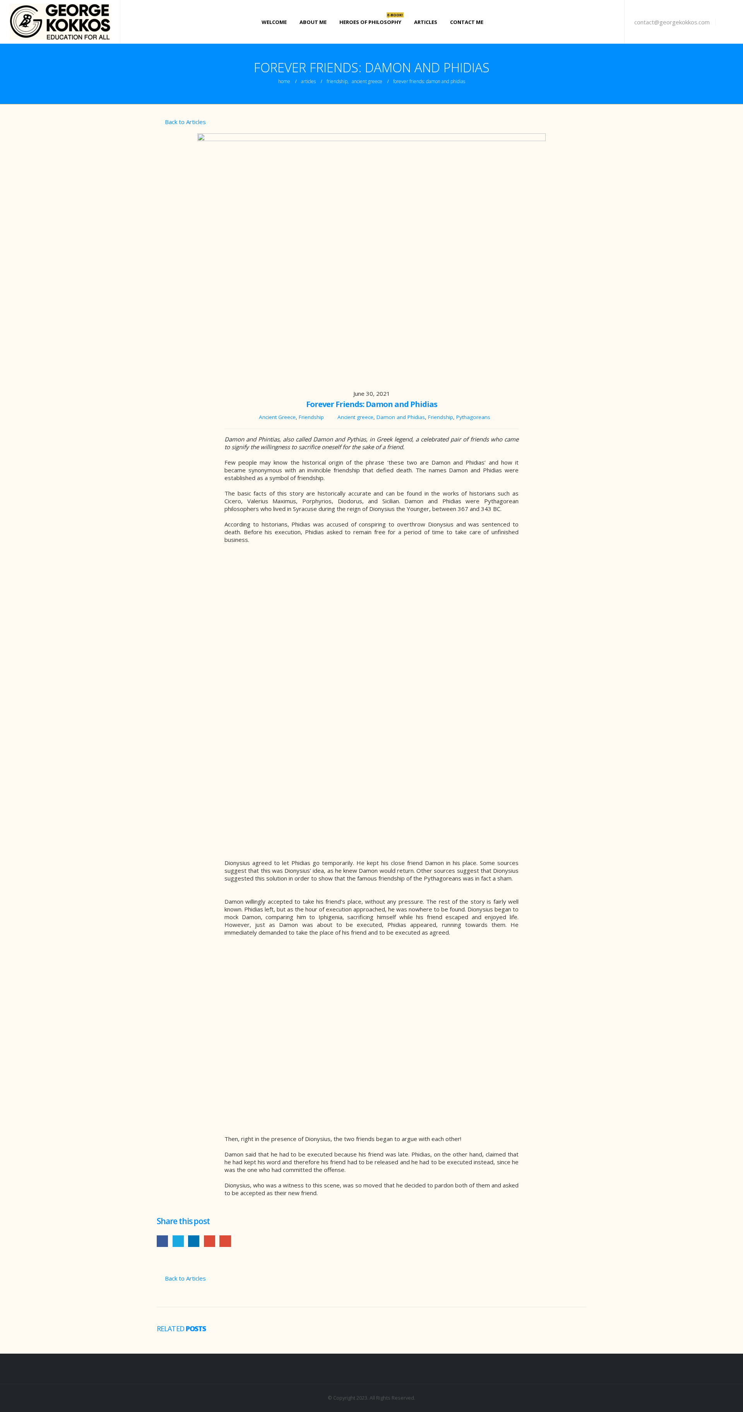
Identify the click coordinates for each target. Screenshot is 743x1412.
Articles (425, 22)
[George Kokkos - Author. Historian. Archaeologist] (60, 22)
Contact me (466, 22)
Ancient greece (355, 417)
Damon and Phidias (401, 417)
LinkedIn (193, 1241)
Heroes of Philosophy (371, 21)
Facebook (162, 1241)
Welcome (274, 22)
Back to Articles (184, 122)
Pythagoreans (473, 417)
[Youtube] (727, 22)
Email (225, 1241)
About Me (313, 22)
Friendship (311, 417)
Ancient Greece (277, 417)
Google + (209, 1241)
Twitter (178, 1241)
